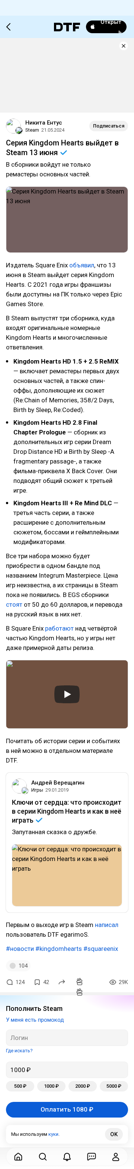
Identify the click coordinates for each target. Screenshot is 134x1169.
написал (106, 924)
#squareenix (100, 948)
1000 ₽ (51, 1086)
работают (59, 628)
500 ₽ (20, 1086)
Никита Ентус (43, 122)
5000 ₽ (113, 1086)
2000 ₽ (82, 1086)
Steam (32, 130)
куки (53, 1134)
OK (114, 1134)
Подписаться (108, 126)
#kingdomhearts (58, 948)
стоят (14, 604)
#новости (20, 948)
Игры (37, 790)
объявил (81, 265)
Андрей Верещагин (57, 782)
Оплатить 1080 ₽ (67, 1109)
